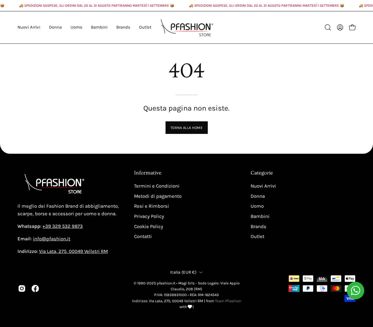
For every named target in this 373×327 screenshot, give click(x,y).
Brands (258, 226)
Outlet (257, 236)
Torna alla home (186, 127)
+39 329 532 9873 (63, 226)
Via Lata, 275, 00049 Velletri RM (73, 251)
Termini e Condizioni (157, 186)
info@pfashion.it (51, 239)
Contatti (143, 236)
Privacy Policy (149, 216)
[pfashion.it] (186, 27)
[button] (123, 27)
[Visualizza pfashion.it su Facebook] (35, 288)
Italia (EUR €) (183, 272)
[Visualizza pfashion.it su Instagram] (21, 288)
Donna (258, 196)
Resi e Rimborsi (151, 206)
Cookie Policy (148, 226)
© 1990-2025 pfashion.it (154, 283)
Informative (147, 173)
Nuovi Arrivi (263, 186)
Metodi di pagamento (158, 196)
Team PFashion (228, 300)
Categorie (262, 173)
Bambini (260, 216)
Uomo (257, 206)
